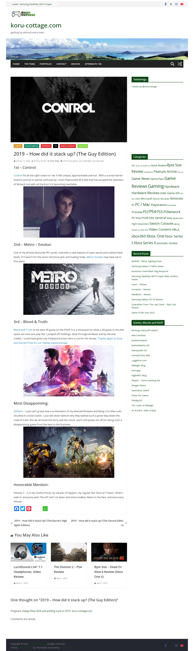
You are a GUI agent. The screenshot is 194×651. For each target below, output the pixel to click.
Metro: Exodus (95, 257)
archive (75, 63)
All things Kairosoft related (144, 330)
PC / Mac (142, 204)
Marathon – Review (141, 294)
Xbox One (83, 146)
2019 (65, 161)
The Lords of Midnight (142, 405)
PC (133, 205)
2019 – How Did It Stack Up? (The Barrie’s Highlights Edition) (40, 523)
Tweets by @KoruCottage (144, 86)
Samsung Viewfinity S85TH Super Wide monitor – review (36, 6)
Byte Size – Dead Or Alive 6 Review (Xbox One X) (108, 572)
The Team (29, 63)
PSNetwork (172, 212)
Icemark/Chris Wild (141, 355)
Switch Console (68, 146)
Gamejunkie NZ (139, 350)
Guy (80, 161)
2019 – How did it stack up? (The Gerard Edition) (97, 523)
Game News (141, 178)
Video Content (160, 229)
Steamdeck (143, 223)
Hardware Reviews (145, 193)
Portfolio (46, 63)
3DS (133, 165)
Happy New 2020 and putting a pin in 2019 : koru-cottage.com (57, 611)
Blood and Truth (23, 329)
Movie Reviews (161, 198)
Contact (61, 63)
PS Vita (136, 218)
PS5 (160, 211)
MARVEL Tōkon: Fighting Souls (147, 261)
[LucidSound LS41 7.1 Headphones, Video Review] (28, 545)
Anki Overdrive (139, 335)
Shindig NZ (137, 400)
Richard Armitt (40, 161)
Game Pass (157, 179)
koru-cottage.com (36, 25)
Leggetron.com (139, 360)
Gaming (18, 146)
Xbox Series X (145, 242)
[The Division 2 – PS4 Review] (69, 545)
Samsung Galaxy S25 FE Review (147, 299)
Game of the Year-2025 (143, 312)
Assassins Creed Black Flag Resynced (150, 271)
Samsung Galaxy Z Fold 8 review (148, 266)
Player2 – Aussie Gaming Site (146, 380)
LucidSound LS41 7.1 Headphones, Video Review (28, 572)
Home (16, 63)
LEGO (137, 198)
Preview (137, 212)
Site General (157, 218)
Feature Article (31, 146)
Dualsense (148, 172)
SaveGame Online (140, 390)
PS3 (146, 211)
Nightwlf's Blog (139, 375)
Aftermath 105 (93, 63)
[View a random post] (179, 64)
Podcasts (172, 205)
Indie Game (167, 193)
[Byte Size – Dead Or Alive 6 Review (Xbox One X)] (109, 545)
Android (139, 166)
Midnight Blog (138, 365)
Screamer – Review (141, 289)
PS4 (55, 146)
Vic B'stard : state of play (144, 410)
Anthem (18, 411)
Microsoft (146, 198)
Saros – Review (139, 284)
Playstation (159, 205)
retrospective (98, 161)
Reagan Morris (139, 385)
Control (18, 175)
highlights (87, 161)
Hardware (171, 186)
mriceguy (136, 370)
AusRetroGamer (139, 340)
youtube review (167, 243)
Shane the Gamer (140, 395)
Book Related (158, 165)
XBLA (175, 229)
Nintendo (46, 146)
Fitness (180, 172)
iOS (177, 193)
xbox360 (139, 236)
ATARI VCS (147, 166)
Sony (169, 218)
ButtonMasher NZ (140, 345)
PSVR (144, 218)
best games (73, 161)
